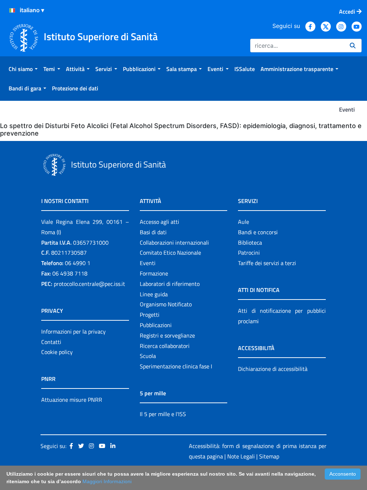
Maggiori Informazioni (107, 481)
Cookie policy (57, 352)
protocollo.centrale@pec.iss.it (89, 283)
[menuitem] (23, 69)
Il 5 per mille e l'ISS (163, 414)
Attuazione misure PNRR (71, 399)
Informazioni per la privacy (73, 331)
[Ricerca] (352, 45)
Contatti (51, 342)
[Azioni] (12, 10)
